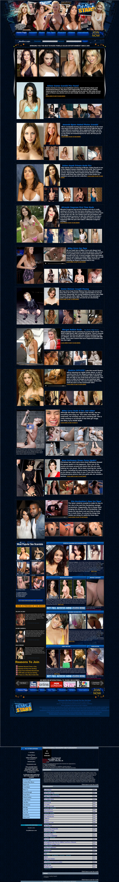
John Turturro (26, 804)
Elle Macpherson (55, 855)
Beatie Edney (52, 837)
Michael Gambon (27, 797)
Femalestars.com (31, 764)
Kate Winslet (47, 860)
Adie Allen (54, 832)
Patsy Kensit (46, 852)
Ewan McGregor (27, 779)
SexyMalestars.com (31, 830)
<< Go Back (31, 752)
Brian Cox (25, 789)
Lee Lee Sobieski (47, 791)
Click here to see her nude (89, 784)
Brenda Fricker (47, 849)
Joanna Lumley (47, 797)
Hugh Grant (26, 784)
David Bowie (26, 815)
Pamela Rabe (68, 855)
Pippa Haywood (55, 794)
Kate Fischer (62, 855)
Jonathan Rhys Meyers (28, 782)
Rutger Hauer (26, 794)
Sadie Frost (46, 813)
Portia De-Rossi (47, 855)
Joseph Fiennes (26, 799)
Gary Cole (25, 812)
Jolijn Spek (46, 840)
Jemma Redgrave (47, 794)
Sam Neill (25, 810)
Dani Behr (52, 813)
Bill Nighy (25, 807)
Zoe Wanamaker (47, 800)
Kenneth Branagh (27, 792)
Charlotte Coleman (48, 845)
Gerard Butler (26, 787)
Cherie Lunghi (47, 827)
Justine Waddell (47, 832)
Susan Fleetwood (47, 863)
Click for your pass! (31, 825)
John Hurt (25, 802)
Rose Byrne (46, 807)
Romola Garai (53, 807)
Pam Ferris (46, 837)
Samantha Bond (47, 868)
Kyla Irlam (46, 824)
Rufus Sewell (26, 817)
